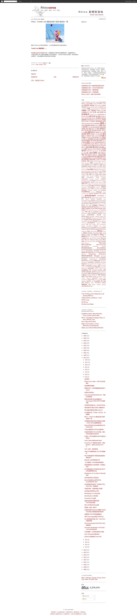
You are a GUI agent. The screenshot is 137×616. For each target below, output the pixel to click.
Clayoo (97, 175)
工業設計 (84, 102)
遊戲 (84, 143)
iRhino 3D (92, 203)
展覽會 (83, 129)
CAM (90, 174)
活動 (100, 125)
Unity (105, 278)
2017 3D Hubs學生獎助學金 (92, 534)
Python (93, 229)
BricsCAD (91, 172)
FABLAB (103, 187)
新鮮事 (84, 142)
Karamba (84, 207)
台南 (98, 112)
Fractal (93, 192)
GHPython (96, 193)
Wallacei (87, 282)
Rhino (100, 231)
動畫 (37, 64)
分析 (104, 110)
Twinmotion (95, 278)
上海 (105, 107)
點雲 (96, 158)
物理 (85, 123)
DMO (83, 183)
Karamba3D (90, 207)
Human (93, 200)
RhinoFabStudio (87, 256)
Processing (99, 227)
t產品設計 (89, 274)
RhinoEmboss (92, 254)
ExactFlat (103, 185)
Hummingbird (103, 200)
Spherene (103, 271)
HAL (83, 199)
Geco (104, 192)
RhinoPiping (102, 259)
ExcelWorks (84, 187)
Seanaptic (103, 265)
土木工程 (92, 108)
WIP (90, 284)
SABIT (83, 265)
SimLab (101, 268)
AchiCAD (96, 161)
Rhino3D (104, 246)
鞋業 (99, 153)
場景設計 (41, 64)
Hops (105, 199)
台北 (94, 112)
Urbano (96, 279)
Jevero (83, 205)
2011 (85, 562)
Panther (104, 222)
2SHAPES (99, 103)
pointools (84, 227)
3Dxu (98, 107)
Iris (96, 203)
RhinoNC (103, 257)
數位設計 (96, 147)
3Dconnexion (89, 107)
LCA (90, 210)
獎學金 (91, 150)
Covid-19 (97, 179)
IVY (102, 203)
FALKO (88, 188)
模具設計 (99, 149)
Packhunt (104, 221)
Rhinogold (96, 256)
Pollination (88, 227)
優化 (96, 156)
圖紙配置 (102, 143)
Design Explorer (102, 180)
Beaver (83, 169)
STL (86, 273)
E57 (100, 183)
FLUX (99, 190)
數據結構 (95, 149)
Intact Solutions (95, 202)
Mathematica (84, 213)
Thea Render (88, 276)
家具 (98, 127)
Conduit (97, 177)
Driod (93, 183)
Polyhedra (94, 227)
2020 (85, 350)
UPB (93, 279)
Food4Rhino (86, 192)
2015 (85, 552)
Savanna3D (89, 265)
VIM (92, 281)
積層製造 (89, 156)
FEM (101, 188)
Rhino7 (91, 249)
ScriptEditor (94, 265)
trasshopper (99, 276)
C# (95, 172)
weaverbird (98, 282)
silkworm (96, 268)
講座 (92, 158)
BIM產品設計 (96, 169)
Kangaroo (95, 205)
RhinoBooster (103, 250)
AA (102, 159)
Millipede (97, 216)
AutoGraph (99, 167)
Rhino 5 (86, 233)
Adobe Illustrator (102, 161)
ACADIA (91, 161)
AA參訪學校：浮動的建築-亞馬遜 (93, 488)
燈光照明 (85, 156)
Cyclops (88, 180)
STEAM (83, 273)
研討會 (85, 127)
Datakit (93, 180)
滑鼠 (91, 142)
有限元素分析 (90, 119)
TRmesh (83, 278)
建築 (102, 123)
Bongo (104, 171)
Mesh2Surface (85, 216)
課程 (95, 153)
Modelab (83, 218)
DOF (86, 183)
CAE (87, 174)
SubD (88, 273)
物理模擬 (88, 123)
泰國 (95, 128)
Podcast (96, 225)
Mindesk (101, 216)
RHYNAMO (103, 262)
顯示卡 (99, 159)
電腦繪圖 (92, 143)
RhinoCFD (90, 252)
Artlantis (83, 167)
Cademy (104, 172)
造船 (102, 136)
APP (95, 164)
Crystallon (103, 179)
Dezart (96, 182)
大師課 (96, 108)
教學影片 (92, 134)
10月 (86, 364)
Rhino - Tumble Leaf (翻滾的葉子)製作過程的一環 (49, 22)
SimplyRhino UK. (86, 270)
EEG (105, 183)
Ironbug (99, 203)
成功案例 (98, 118)
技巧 (84, 121)
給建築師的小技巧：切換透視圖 (90, 92)
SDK (99, 265)
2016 (85, 550)
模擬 (103, 149)
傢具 (91, 137)
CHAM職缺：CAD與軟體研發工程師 (94, 531)
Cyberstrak (84, 180)
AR (101, 164)
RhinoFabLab (102, 254)
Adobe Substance (86, 163)
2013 (85, 557)
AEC (91, 163)
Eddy (102, 183)
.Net (87, 103)
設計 (93, 136)
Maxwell (100, 213)
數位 (85, 147)
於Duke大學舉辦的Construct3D (93, 536)
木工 (88, 112)
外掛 (104, 112)
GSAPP (100, 197)
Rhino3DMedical (101, 247)
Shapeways (84, 268)
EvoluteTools (97, 185)
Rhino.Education (85, 243)
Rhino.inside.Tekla (101, 244)
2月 (86, 544)
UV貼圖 (100, 279)
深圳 (96, 134)
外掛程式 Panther (93, 114)
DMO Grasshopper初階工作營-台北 (94, 516)
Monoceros (94, 218)
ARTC (104, 166)
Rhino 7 (103, 235)
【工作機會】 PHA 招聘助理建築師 (94, 462)
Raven (104, 229)
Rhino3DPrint (85, 249)
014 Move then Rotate (87, 304)
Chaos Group (102, 174)
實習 (82, 145)
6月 (86, 374)
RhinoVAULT (91, 262)
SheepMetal (91, 268)
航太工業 (84, 130)
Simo (105, 268)
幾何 (101, 137)
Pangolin (98, 222)
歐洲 (86, 579)
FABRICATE (84, 188)
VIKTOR (88, 281)
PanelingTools (91, 222)
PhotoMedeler (103, 224)
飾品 (98, 143)
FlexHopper (89, 190)
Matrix (89, 213)
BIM (91, 169)
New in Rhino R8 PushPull (89, 321)
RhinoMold (98, 257)
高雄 (84, 132)
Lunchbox (103, 210)
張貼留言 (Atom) (39, 80)
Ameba (83, 164)
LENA (92, 210)
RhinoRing (91, 260)
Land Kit (92, 208)
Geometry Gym (85, 193)
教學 (88, 134)
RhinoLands (85, 257)
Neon (104, 218)
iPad (101, 202)
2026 (85, 336)
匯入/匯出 (99, 140)
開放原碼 (84, 140)
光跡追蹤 (87, 118)
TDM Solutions (102, 275)
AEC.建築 (96, 163)
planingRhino (89, 225)
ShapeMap (103, 267)
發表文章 (86, 596)
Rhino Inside (98, 239)
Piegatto (83, 225)
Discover (100, 182)
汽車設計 (92, 121)
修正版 (95, 127)
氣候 (93, 128)
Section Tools (84, 267)
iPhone (104, 202)
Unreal (89, 279)
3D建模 (92, 105)
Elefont (83, 185)
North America (56, 614)
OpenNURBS (84, 221)
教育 (85, 134)
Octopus (99, 219)
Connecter (103, 177)
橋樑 (94, 155)
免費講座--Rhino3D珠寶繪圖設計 (93, 514)
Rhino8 (94, 249)
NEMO (100, 218)
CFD (96, 174)
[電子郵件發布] (49, 62)
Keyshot (96, 207)
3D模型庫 (84, 107)
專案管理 (102, 132)
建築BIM (92, 125)
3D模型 (104, 105)
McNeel (84, 68)
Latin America (76, 614)
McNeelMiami (90, 214)
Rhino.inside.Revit (86, 244)
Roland (88, 263)
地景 (90, 118)
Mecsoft (99, 214)
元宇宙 (101, 110)
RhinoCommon (102, 252)
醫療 (85, 159)
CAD (100, 172)
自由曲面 (96, 119)
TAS (96, 274)
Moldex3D (88, 218)
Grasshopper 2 (101, 195)
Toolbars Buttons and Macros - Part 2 (92, 297)
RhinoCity (96, 252)
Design (97, 180)
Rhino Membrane (88, 241)
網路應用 (97, 145)
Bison (104, 169)
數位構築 (101, 147)
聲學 (89, 158)
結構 (94, 139)
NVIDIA (90, 219)
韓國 (94, 158)
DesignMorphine (86, 182)
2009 (85, 567)
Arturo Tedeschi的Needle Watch (93, 440)
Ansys (90, 164)
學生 (83, 155)
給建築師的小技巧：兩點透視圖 (90, 90)
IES (88, 202)
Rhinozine (97, 262)
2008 (85, 569)
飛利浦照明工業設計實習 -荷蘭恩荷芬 (95, 407)
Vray (104, 281)
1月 (86, 547)
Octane (94, 219)
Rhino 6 (84, 103)
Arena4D (94, 166)
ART (101, 166)
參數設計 (98, 132)
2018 (85, 355)
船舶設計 (89, 135)
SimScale (94, 270)
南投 (94, 123)
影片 (102, 145)
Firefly (104, 188)
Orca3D (95, 221)
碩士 (91, 145)
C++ (98, 172)
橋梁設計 (90, 155)
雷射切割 (87, 144)
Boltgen (100, 171)
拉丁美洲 (91, 579)
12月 (86, 360)
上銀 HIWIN (84, 108)
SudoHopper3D (95, 273)
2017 (85, 357)
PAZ (87, 224)
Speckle (94, 271)
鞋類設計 (103, 153)
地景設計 (94, 118)
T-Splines (84, 275)
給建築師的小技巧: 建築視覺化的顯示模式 (93, 85)
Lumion (98, 210)
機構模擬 (101, 155)
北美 (83, 579)
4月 (86, 539)
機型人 (96, 155)
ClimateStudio (103, 175)
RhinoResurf (85, 260)
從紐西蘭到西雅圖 (89, 385)
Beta (88, 169)
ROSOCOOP (93, 263)
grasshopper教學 (86, 197)
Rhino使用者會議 (101, 249)
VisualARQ (97, 281)
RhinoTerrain (84, 262)
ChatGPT (84, 175)
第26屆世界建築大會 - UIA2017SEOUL (95, 405)
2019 (85, 353)
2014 (85, 555)
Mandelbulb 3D (102, 211)
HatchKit (87, 199)
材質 (87, 121)
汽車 (89, 121)
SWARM (101, 273)
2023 (85, 343)
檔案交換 (99, 156)
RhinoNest (84, 259)
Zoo (91, 286)
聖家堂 (93, 142)
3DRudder (95, 107)
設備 (100, 135)
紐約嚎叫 (87, 379)
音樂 (89, 127)
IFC (90, 202)
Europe (66, 614)
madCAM (95, 211)
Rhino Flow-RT (97, 238)
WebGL (104, 282)
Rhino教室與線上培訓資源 (92, 477)
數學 (86, 149)
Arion (98, 166)
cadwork (83, 174)
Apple (98, 164)
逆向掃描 (94, 130)
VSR (83, 282)
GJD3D (97, 102)
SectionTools (91, 267)
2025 (85, 338)
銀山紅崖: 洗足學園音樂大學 (92, 460)
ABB (88, 161)
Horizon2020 (84, 200)
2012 (85, 559)
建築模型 (87, 125)
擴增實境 (100, 158)
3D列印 (86, 105)
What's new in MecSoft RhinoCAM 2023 (92, 327)
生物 (84, 116)
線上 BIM (95, 150)
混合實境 (100, 134)
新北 (104, 140)
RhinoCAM (84, 252)
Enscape (91, 185)
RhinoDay (84, 254)
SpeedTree (98, 271)
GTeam (104, 197)
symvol (104, 273)
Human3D (97, 200)
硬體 (84, 139)
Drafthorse (90, 183)
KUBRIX (104, 206)
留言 (85, 599)
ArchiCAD (84, 166)
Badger (104, 167)
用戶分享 (92, 116)
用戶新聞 (98, 116)
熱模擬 (87, 150)
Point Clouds (102, 225)
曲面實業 (84, 119)
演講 (89, 145)
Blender (83, 171)
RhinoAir (83, 250)
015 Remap (85, 302)
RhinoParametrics (93, 259)
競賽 (93, 159)
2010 (85, 564)
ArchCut (104, 164)
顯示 (96, 159)
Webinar (84, 284)
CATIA (93, 174)
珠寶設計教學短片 (89, 392)
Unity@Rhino (84, 279)
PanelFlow (84, 222)
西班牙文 (100, 119)
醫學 (83, 159)
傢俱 (93, 137)
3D (103, 103)
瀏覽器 (104, 158)
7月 (86, 372)
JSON (90, 205)
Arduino (89, 166)
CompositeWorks (90, 177)
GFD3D (91, 193)
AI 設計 (102, 163)
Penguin (94, 224)
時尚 (87, 129)
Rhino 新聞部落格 (90, 11)
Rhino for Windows (90, 239)
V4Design (84, 281)
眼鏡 (86, 135)
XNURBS (84, 286)
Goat (83, 195)
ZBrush (88, 286)
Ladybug (87, 208)
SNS (104, 270)
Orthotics (99, 221)
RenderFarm (84, 231)
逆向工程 (88, 130)
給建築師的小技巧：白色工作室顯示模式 (92, 88)
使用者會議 (99, 121)
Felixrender (97, 188)
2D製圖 (91, 103)
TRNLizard (88, 278)
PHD (98, 224)
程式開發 (90, 139)
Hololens (93, 199)
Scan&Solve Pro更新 (90, 498)
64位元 (102, 107)
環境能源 (85, 158)
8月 (86, 369)
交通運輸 (103, 116)
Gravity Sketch (95, 197)
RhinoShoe (103, 260)
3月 (86, 542)
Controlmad (85, 179)
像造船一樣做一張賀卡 (91, 507)
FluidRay (95, 190)
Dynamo (97, 183)
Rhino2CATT (95, 246)
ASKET (90, 167)
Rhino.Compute (102, 241)
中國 (98, 110)
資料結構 (97, 142)
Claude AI (92, 175)
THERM (94, 276)
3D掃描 (96, 105)
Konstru (100, 206)
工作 (99, 108)
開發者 (88, 140)
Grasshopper (102, 102)
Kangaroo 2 (102, 205)
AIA (105, 163)
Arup (87, 167)
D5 (90, 180)
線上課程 (93, 102)
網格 (93, 145)
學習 (86, 155)
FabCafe (98, 187)
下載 (88, 109)
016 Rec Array (85, 300)
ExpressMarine (91, 187)
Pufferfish (88, 229)
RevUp (92, 231)
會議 (87, 142)
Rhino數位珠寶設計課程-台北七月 (94, 410)
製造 (100, 145)
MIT (105, 216)
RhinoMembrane (91, 257)
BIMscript (101, 169)
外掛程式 (85, 114)
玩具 (91, 123)
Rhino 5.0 (90, 235)
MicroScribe (92, 216)
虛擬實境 (103, 139)
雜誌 (88, 159)
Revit (88, 231)
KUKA (83, 208)
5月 (86, 377)
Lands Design (98, 208)
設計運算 (96, 135)
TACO (93, 274)
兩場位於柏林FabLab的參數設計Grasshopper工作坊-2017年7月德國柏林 (95, 400)
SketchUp (100, 270)
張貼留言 (33, 74)
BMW (92, 171)
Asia (85, 614)
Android (87, 164)
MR (98, 218)
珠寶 (98, 129)
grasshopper (90, 195)
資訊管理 (102, 142)
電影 (45, 64)
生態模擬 (87, 116)
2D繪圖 (95, 103)
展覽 (104, 127)
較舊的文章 (76, 77)
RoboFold (84, 263)
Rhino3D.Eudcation (87, 247)
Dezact (92, 182)
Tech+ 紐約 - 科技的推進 (91, 449)
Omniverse (103, 219)
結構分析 (98, 139)
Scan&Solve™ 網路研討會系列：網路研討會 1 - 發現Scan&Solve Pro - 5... (95, 444)
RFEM (95, 231)
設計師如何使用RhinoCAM (92, 491)
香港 (91, 127)
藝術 (91, 159)
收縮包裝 (103, 118)
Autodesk (94, 167)
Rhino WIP (95, 241)
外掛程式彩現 (101, 114)
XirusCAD (104, 284)
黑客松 (95, 140)
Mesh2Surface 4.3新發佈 (91, 496)
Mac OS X (88, 211)
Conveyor (91, 179)
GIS (100, 193)
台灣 (101, 112)
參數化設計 (91, 132)
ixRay (104, 203)
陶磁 (89, 137)
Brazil (87, 172)
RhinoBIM (96, 250)
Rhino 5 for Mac (94, 233)
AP (93, 164)
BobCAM (96, 171)
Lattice (87, 210)
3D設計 (99, 105)
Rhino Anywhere (98, 236)
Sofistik (83, 271)
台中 (91, 112)
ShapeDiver (97, 267)
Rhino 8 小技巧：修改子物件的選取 (91, 94)
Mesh (104, 214)
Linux (95, 210)
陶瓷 (87, 137)
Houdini (89, 200)
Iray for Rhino (85, 203)
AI (99, 163)
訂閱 (104, 78)
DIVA (104, 182)
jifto (87, 205)
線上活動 (99, 150)
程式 (87, 139)
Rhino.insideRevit (85, 246)
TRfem (104, 276)
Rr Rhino (104, 263)
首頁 (55, 77)
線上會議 (84, 153)
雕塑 (93, 156)
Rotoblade (99, 263)
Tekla (83, 276)
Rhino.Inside (102, 243)
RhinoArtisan (89, 250)
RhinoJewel (103, 255)
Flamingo (84, 190)
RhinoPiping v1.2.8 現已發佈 (92, 493)
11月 (86, 362)
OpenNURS (90, 221)
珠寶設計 (88, 102)
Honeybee (99, 199)
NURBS (86, 219)
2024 (85, 340)
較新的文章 (34, 77)
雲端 (92, 140)
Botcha (83, 172)
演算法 (85, 145)
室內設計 (97, 123)
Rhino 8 (84, 236)
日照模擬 (84, 112)
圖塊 (105, 143)
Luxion (83, 211)
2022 (85, 345)
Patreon (83, 224)
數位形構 (89, 147)
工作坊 (102, 108)
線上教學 (103, 150)
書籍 (90, 129)
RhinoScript (97, 260)
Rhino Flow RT (90, 238)
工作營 (88, 110)
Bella (86, 169)
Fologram (103, 190)
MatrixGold (94, 213)
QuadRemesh (98, 229)
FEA (92, 188)
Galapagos (99, 192)
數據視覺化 (90, 149)
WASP (92, 282)
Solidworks (88, 271)
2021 (85, 348)
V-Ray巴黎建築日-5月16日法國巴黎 (94, 429)
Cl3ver (87, 175)
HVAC (83, 202)
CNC (83, 177)
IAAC (85, 202)
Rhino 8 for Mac (91, 236)
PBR (90, 224)
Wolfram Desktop (96, 284)
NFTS (83, 219)
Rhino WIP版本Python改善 (92, 505)
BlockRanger (88, 171)
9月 (86, 367)
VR (101, 281)
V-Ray (104, 279)
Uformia (100, 278)
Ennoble (87, 185)
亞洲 (96, 579)
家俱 (101, 127)
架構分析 (97, 125)
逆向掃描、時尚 (101, 130)
